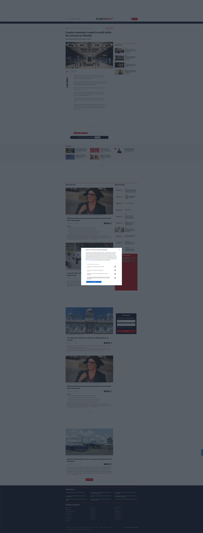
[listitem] (101, 264)
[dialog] (101, 266)
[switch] (114, 266)
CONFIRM (94, 281)
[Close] (120, 250)
